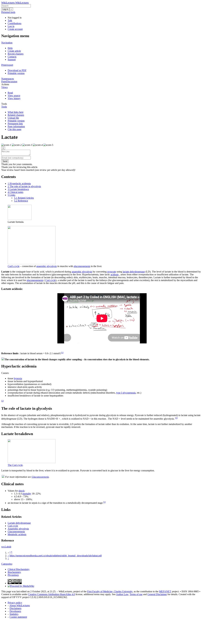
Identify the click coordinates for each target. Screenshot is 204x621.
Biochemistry (14, 572)
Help (10, 48)
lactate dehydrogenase (134, 271)
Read (10, 92)
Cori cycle (50, 280)
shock (21, 490)
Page (3, 81)
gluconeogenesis (82, 266)
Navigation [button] (6, 42)
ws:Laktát (6, 546)
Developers (15, 611)
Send (5, 161)
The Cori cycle (15, 465)
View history (14, 98)
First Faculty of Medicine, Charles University (109, 591)
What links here (15, 112)
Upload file (13, 117)
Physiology (13, 575)
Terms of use (136, 594)
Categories (6, 564)
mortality (26, 493)
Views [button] (4, 87)
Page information (16, 126)
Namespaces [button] (7, 78)
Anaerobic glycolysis (18, 528)
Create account (15, 29)
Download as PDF (17, 70)
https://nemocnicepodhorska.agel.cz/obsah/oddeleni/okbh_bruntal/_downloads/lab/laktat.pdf (56, 555)
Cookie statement (18, 617)
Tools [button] (4, 103)
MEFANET (165, 591)
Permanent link (15, 123)
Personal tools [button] (8, 12)
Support (12, 59)
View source (14, 95)
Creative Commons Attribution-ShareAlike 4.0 (51, 594)
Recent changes (15, 53)
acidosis (115, 274)
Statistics (14, 614)
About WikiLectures (19, 605)
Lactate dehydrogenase (19, 523)
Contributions (14, 23)
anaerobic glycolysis (46, 266)
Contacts (12, 56)
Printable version (16, 73)
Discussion (11, 81)
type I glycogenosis (126, 392)
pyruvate (111, 271)
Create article (14, 51)
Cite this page (14, 129)
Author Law (122, 594)
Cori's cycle (13, 266)
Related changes (16, 115)
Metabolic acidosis (17, 534)
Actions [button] (5, 84)
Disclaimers (15, 608)
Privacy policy (15, 602)
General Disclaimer (157, 594)
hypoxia (18, 378)
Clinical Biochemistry (18, 569)
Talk (10, 20)
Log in (5, 9)
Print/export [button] (7, 65)
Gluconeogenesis (40, 477)
